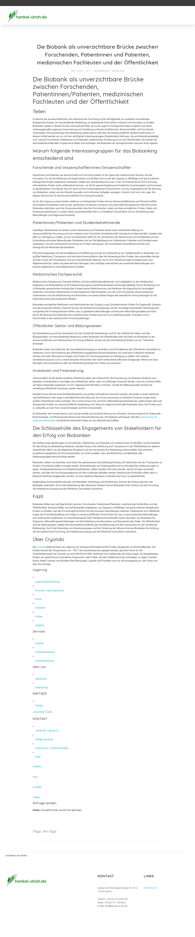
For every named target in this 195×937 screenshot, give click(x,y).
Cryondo (41, 547)
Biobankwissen (101, 71)
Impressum (41, 678)
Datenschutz (41, 687)
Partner (39, 705)
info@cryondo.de (44, 739)
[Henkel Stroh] (27, 16)
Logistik (39, 643)
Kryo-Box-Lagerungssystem (49, 590)
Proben (39, 616)
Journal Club (42, 712)
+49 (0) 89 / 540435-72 (47, 730)
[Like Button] (156, 831)
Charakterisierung (44, 660)
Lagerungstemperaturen (47, 581)
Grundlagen (118, 71)
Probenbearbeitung (45, 652)
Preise (38, 599)
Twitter (36, 797)
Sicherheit (40, 607)
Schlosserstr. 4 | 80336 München (52, 748)
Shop (38, 756)
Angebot (39, 625)
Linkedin (37, 766)
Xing (35, 776)
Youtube (37, 787)
